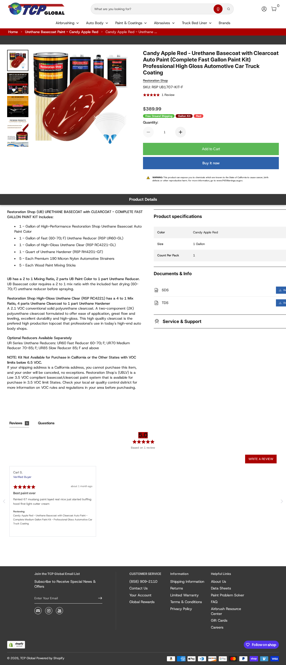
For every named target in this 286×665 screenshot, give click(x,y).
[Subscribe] (98, 598)
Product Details (143, 199)
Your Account (140, 595)
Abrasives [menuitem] (162, 23)
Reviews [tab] (18, 423)
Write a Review (260, 459)
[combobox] (151, 9)
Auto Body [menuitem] (94, 23)
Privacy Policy (181, 608)
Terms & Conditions (186, 602)
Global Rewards (142, 602)
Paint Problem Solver (227, 595)
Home (13, 32)
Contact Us (138, 588)
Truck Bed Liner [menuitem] (194, 23)
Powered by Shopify (50, 658)
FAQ (214, 602)
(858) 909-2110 (143, 581)
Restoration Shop (155, 80)
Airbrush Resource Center (226, 611)
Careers (217, 627)
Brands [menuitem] (224, 23)
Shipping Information (187, 581)
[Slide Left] (41, 98)
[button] (218, 8)
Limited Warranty (184, 595)
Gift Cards (219, 620)
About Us (218, 581)
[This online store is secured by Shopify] (16, 645)
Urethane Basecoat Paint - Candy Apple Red (61, 32)
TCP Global (28, 658)
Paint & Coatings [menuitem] (128, 23)
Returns (176, 588)
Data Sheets (221, 588)
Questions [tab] (46, 423)
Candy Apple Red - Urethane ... (131, 32)
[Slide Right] (119, 98)
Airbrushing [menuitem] (65, 23)
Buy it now (211, 163)
